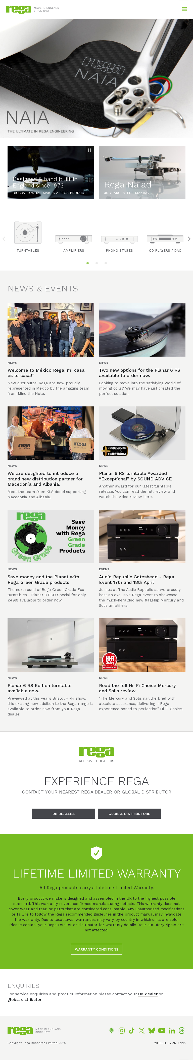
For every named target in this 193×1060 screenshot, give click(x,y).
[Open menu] (184, 9)
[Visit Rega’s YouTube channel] (161, 1030)
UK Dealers (64, 814)
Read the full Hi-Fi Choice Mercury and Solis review (137, 688)
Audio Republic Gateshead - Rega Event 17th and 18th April (136, 579)
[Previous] (4, 238)
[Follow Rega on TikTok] (131, 1030)
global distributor (24, 999)
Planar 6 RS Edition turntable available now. (40, 688)
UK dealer (148, 994)
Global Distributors (129, 814)
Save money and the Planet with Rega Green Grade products (43, 579)
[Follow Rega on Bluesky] (151, 1030)
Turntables (28, 250)
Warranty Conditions (96, 949)
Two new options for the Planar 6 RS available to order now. (139, 372)
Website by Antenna (169, 1043)
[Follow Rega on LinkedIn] (171, 1030)
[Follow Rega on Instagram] (121, 1030)
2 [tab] (96, 263)
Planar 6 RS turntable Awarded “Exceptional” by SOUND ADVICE (135, 476)
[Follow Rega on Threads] (181, 1030)
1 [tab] (87, 263)
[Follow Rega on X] (141, 1030)
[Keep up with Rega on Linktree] (111, 1030)
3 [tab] (105, 263)
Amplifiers (73, 250)
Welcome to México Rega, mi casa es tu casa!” (46, 372)
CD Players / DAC (165, 250)
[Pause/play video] (89, 150)
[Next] (189, 238)
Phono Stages (119, 250)
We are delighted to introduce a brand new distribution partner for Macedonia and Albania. (45, 479)
